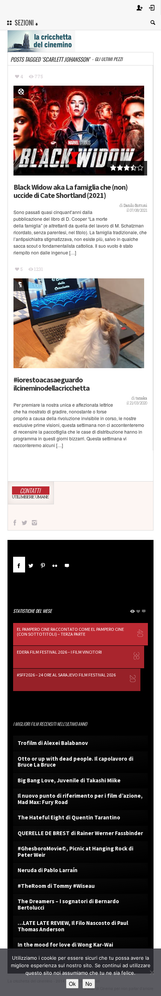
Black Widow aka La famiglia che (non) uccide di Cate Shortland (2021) (70, 191)
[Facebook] (19, 564)
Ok (72, 983)
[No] (151, 972)
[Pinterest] (43, 564)
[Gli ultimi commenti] (67, 564)
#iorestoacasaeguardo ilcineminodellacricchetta (51, 384)
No (88, 983)
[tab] (19, 567)
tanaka (141, 398)
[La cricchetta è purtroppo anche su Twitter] (24, 522)
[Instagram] (34, 522)
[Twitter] (31, 564)
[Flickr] (55, 564)
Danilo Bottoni (135, 205)
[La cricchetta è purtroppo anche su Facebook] (14, 522)
